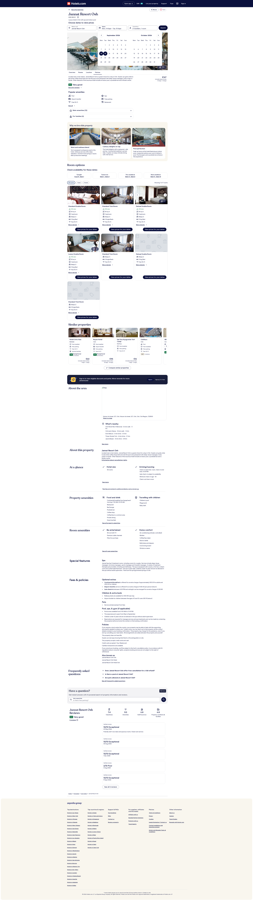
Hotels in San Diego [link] (73, 828)
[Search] (163, 699)
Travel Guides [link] (173, 819)
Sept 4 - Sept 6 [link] (130, 177)
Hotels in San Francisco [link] (73, 835)
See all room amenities (110, 551)
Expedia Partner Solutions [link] (135, 817)
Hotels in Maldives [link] (93, 822)
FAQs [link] (109, 816)
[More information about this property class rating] (78, 17)
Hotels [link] (70, 793)
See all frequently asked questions (113, 681)
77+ (163, 67)
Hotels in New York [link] (72, 816)
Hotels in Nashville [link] (72, 831)
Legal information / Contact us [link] (158, 822)
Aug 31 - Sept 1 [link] (79, 177)
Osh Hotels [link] (84, 793)
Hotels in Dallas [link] (71, 885)
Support (164, 3)
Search (163, 28)
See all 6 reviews (74, 87)
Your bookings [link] (112, 813)
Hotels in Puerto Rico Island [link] (95, 838)
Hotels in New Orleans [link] (73, 825)
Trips (171, 3)
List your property (152, 3)
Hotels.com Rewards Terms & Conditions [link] (157, 830)
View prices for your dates (87, 229)
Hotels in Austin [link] (71, 854)
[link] (162, 9)
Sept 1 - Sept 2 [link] (104, 177)
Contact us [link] (111, 819)
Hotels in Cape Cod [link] (93, 847)
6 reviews (73, 720)
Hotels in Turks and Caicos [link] (95, 816)
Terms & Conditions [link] (154, 813)
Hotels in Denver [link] (72, 847)
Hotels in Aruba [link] (92, 813)
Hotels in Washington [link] (73, 850)
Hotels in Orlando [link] (72, 822)
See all (70, 106)
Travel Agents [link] (132, 824)
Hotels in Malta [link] (92, 828)
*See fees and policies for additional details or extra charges (119, 489)
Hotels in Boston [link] (72, 863)
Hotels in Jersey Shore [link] (94, 831)
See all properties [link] (77, 10)
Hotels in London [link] (72, 873)
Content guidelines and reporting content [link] (156, 826)
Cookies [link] (151, 819)
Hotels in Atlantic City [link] (73, 866)
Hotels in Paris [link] (71, 844)
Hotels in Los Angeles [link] (73, 838)
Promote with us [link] (133, 821)
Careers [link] (171, 816)
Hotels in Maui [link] (92, 835)
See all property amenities (111, 523)
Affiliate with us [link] (133, 814)
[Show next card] (166, 346)
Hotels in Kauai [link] (92, 841)
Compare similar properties (119, 368)
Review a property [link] (113, 822)
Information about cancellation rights (114, 460)
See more (105, 444)
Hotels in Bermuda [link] (93, 825)
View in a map (107, 418)
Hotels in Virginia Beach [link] (74, 876)
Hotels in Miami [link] (71, 841)
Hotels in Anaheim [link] (72, 882)
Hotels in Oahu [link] (92, 844)
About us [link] (172, 813)
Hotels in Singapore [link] (93, 819)
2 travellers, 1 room (139, 29)
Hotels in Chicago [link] (72, 819)
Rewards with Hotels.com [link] (176, 822)
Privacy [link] (151, 816)
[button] (105, 45)
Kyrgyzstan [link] (76, 793)
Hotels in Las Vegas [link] (72, 813)
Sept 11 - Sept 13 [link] (156, 177)
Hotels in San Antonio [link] (73, 860)
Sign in (183, 3)
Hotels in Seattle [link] (72, 879)
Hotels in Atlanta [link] (72, 857)
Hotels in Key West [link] (72, 869)
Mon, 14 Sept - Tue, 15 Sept (111, 29)
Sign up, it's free (160, 379)
